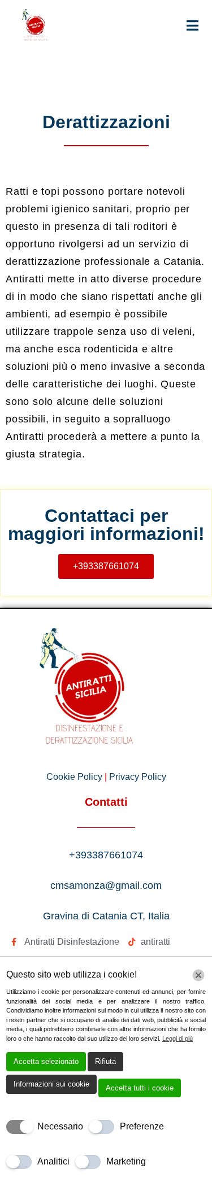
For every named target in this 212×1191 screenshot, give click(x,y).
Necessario (60, 1126)
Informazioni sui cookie (51, 1084)
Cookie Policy (75, 777)
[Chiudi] (198, 975)
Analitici (53, 1161)
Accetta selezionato (46, 1061)
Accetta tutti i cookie (140, 1088)
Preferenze (142, 1126)
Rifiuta (105, 1061)
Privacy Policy (137, 777)
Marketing (126, 1161)
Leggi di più (177, 1038)
